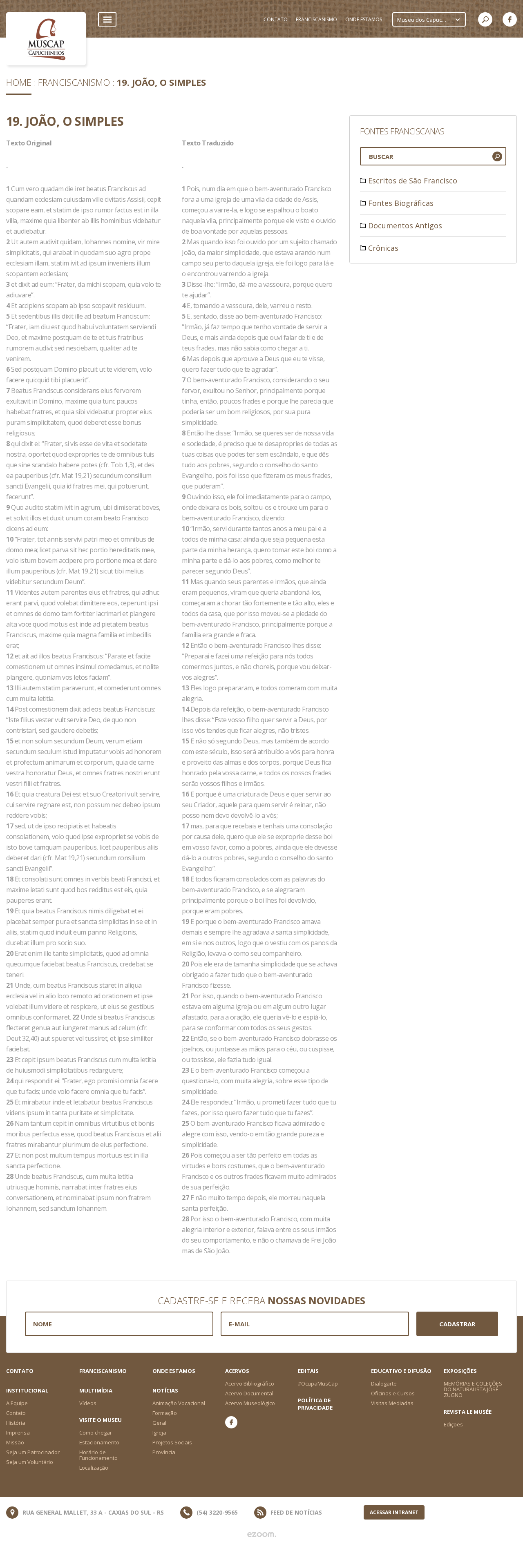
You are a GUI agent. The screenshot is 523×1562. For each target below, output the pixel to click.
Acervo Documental (249, 1393)
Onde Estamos (173, 1371)
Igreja (159, 1432)
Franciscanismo (74, 82)
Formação (164, 1413)
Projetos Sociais (172, 1442)
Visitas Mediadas (392, 1403)
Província (163, 1452)
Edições (453, 1424)
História (15, 1422)
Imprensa (18, 1432)
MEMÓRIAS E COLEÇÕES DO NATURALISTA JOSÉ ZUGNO (473, 1389)
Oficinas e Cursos (393, 1393)
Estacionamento (99, 1442)
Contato (20, 1371)
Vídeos (87, 1403)
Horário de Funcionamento (98, 1455)
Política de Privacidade (315, 1404)
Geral (159, 1422)
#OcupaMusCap (318, 1383)
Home (18, 82)
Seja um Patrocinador (33, 1452)
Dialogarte (384, 1383)
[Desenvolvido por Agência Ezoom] (262, 1534)
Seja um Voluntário (29, 1462)
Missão (15, 1442)
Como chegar (95, 1432)
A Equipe (17, 1403)
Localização (93, 1467)
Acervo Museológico (250, 1403)
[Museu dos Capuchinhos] (46, 38)
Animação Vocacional (178, 1403)
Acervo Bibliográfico (249, 1383)
